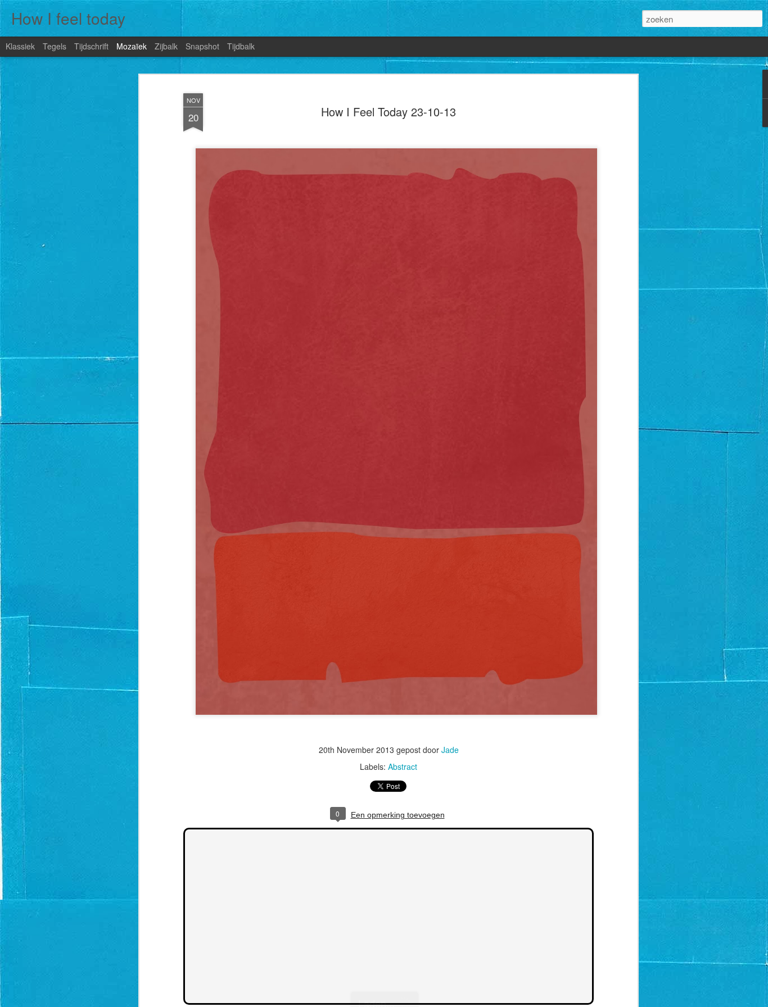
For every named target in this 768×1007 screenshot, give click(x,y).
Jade (450, 749)
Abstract (402, 766)
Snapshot (202, 46)
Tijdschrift (91, 46)
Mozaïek (131, 46)
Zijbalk (166, 46)
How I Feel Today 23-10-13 (388, 111)
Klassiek (20, 46)
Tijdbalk (241, 46)
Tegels (54, 46)
